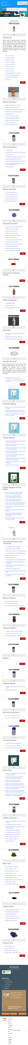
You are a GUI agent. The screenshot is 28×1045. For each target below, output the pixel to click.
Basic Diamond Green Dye (12, 884)
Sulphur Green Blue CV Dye (12, 916)
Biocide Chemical (9, 361)
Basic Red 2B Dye (10, 946)
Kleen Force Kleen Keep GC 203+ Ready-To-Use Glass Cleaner (16, 448)
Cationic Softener (9, 628)
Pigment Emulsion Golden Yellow (14, 226)
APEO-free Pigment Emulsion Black (14, 244)
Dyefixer (6, 658)
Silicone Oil (7, 38)
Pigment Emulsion (10, 224)
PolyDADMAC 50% (10, 305)
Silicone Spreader (9, 189)
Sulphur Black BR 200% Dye (12, 912)
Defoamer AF (9, 150)
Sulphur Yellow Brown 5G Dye (13, 918)
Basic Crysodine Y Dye (11, 868)
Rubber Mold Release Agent (12, 107)
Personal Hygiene (9, 404)
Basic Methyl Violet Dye (11, 877)
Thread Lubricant (9, 740)
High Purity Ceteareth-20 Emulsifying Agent (16, 551)
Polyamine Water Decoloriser (13, 307)
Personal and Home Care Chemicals (13, 542)
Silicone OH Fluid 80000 (11, 77)
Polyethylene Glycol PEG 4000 (13, 549)
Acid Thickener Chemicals (12, 465)
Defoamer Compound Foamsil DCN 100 (15, 156)
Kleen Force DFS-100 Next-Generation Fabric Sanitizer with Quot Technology (15, 784)
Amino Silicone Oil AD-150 (12, 601)
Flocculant (7, 330)
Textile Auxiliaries (10, 818)
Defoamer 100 (9, 154)
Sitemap (7, 988)
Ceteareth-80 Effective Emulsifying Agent (16, 553)
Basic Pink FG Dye (10, 948)
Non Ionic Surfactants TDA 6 (12, 715)
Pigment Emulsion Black (12, 246)
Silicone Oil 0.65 (10, 68)
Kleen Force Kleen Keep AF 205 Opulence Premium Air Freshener (16, 452)
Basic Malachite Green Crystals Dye (14, 879)
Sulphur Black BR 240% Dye (12, 909)
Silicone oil (8, 79)
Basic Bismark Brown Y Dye (12, 871)
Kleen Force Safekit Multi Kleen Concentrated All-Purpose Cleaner (14, 496)
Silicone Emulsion (9, 102)
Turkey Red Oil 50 (10, 114)
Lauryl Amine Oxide (10, 557)
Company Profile (9, 982)
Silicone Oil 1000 (10, 55)
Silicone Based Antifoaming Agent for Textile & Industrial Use (15, 164)
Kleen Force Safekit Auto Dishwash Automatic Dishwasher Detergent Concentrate (14, 514)
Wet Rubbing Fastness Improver (14, 824)
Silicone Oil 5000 (10, 58)
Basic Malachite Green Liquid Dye (14, 875)
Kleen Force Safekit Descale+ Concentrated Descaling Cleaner (13, 500)
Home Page (7, 980)
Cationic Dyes (8, 943)
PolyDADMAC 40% (10, 303)
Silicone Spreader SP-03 (11, 194)
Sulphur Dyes (8, 906)
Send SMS (15, 1013)
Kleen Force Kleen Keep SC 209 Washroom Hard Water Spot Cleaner (16, 459)
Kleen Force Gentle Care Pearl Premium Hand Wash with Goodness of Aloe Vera (15, 411)
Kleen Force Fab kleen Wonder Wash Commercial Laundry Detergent (14, 777)
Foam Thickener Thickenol (12, 116)
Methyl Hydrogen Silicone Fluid (13, 159)
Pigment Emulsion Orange (12, 229)
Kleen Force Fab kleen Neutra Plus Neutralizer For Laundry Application (14, 795)
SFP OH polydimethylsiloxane (13, 75)
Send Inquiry (6, 1013)
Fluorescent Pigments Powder (11, 274)
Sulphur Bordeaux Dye (11, 920)
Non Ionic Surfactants (11, 712)
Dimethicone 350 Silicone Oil (13, 568)
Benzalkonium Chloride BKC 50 (13, 378)
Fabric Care (7, 770)
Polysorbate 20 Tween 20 (12, 555)
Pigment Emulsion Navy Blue (13, 235)
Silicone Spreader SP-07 (11, 201)
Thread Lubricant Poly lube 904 (13, 743)
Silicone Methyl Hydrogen (12, 124)
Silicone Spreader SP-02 (11, 192)
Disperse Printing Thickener (12, 830)
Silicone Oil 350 (9, 60)
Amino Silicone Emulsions (12, 603)
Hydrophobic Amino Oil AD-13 (13, 834)
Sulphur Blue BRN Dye (11, 914)
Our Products (8, 984)
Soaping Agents (9, 683)
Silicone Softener (9, 598)
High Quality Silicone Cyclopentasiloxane (16, 559)
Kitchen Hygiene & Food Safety (12, 488)
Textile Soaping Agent (11, 690)
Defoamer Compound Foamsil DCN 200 (15, 152)
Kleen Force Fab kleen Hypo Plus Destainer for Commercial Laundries (16, 788)
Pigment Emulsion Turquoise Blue (14, 239)
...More (22, 82)
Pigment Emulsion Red (11, 231)
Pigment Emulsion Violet (12, 233)
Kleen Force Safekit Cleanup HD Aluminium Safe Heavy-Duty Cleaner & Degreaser (16, 503)
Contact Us (7, 986)
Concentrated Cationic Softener (14, 635)
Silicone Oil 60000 (10, 62)
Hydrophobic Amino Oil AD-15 (13, 73)
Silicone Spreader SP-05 (11, 199)
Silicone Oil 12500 (10, 64)
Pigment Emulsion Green (12, 242)
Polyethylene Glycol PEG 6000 (13, 546)
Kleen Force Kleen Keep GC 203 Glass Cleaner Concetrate (15, 445)
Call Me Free (23, 1013)
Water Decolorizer (10, 300)
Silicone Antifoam (10, 147)
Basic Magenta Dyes (11, 881)
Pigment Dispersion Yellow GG (13, 250)
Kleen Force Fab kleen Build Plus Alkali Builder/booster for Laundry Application (15, 791)
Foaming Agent (9, 166)
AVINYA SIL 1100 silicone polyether (14, 111)
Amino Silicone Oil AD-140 (12, 838)
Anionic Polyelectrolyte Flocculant (14, 339)
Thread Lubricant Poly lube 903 (13, 745)
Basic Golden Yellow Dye (12, 950)
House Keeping (9, 438)
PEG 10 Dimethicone (10, 122)
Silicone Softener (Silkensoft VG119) (14, 605)
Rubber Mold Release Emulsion (13, 105)
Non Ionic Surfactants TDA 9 (12, 717)
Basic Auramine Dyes (11, 873)
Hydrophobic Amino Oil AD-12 (13, 832)
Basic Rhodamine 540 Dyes (12, 866)
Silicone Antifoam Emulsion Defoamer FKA (16, 161)
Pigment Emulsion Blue (11, 237)
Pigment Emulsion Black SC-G (13, 248)
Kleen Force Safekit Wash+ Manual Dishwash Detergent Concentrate (14, 493)
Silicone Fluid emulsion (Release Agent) (15, 109)
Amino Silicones (10, 841)
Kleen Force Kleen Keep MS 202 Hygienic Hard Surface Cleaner (16, 441)
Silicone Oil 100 (9, 66)
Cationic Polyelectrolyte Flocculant (14, 336)
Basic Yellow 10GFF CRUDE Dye (13, 952)
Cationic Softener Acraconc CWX (14, 633)
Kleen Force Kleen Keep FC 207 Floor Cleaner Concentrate (15, 455)
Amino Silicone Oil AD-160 (12, 836)
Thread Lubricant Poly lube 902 (13, 747)
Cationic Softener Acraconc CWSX (14, 631)
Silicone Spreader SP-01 (11, 196)
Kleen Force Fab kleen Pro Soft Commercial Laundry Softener (13, 781)
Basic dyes (7, 863)
